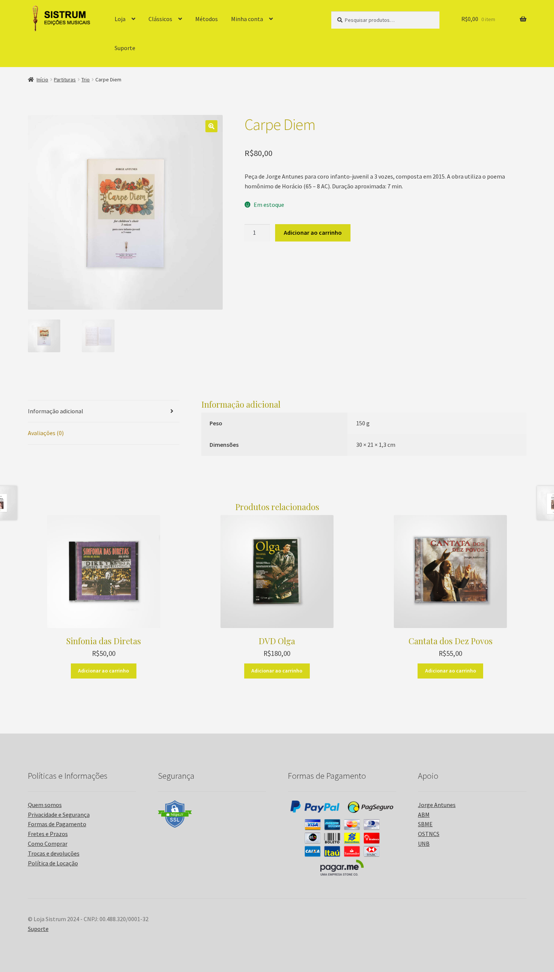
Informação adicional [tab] (55, 411)
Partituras (65, 79)
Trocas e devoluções (54, 853)
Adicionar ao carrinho (313, 232)
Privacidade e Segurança (59, 814)
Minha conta (247, 19)
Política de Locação (53, 863)
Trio (85, 79)
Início (42, 79)
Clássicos (160, 19)
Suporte (125, 48)
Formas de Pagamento (57, 824)
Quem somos (45, 804)
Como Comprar (47, 843)
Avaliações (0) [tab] (46, 433)
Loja (120, 19)
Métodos (206, 19)
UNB (424, 843)
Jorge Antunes (437, 804)
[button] (211, 126)
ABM (424, 814)
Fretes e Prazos (48, 834)
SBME (425, 824)
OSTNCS (428, 834)
